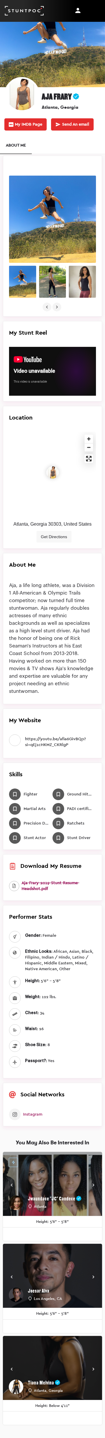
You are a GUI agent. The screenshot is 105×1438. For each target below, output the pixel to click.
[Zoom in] (89, 439)
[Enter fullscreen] (89, 458)
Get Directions (54, 536)
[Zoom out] (89, 447)
